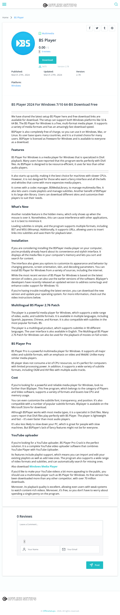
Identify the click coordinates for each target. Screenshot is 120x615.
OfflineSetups (49, 611)
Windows (16, 85)
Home (5, 17)
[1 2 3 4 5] (60, 541)
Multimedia (48, 33)
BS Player (19, 17)
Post (97, 565)
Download (47, 59)
